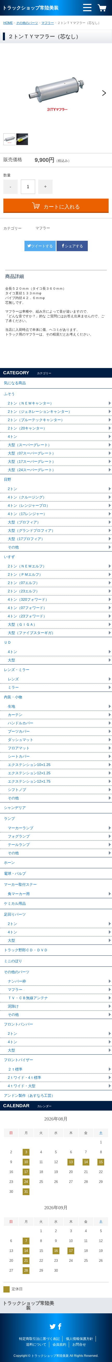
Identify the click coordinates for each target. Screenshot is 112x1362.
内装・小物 (13, 697)
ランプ (9, 818)
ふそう (9, 394)
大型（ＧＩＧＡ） (22, 624)
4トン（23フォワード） (27, 616)
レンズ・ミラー (16, 670)
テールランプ (19, 844)
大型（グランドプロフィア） (31, 530)
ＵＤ (7, 642)
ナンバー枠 (17, 981)
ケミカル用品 (15, 903)
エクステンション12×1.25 (29, 773)
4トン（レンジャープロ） (29, 505)
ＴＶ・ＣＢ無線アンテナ (28, 998)
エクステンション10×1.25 (29, 765)
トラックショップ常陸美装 (30, 7)
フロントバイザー (18, 1060)
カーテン (15, 715)
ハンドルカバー (20, 723)
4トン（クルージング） (27, 497)
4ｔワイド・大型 (21, 1086)
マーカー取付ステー (20, 884)
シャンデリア (15, 808)
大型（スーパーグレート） (30, 445)
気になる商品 (15, 383)
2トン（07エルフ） (24, 583)
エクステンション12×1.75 (29, 781)
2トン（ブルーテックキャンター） (36, 420)
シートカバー (19, 756)
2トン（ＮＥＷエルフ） (27, 566)
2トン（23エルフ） (24, 591)
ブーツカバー (19, 731)
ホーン (9, 862)
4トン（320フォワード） (28, 599)
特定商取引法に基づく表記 (39, 1339)
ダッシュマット (20, 740)
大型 (11, 660)
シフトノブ (17, 790)
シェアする (74, 246)
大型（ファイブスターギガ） (31, 633)
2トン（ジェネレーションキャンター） (40, 411)
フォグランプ (19, 836)
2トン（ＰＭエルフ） (25, 574)
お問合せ (79, 1344)
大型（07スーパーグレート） (32, 453)
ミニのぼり (13, 961)
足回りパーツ (15, 914)
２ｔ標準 (15, 1069)
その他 (13, 547)
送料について (36, 1344)
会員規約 (59, 1344)
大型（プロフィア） (24, 522)
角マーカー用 (19, 894)
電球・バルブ (15, 873)
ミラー (13, 687)
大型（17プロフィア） (26, 539)
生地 (11, 706)
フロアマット (19, 748)
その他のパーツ (27, 23)
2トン (12, 489)
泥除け (13, 1006)
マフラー (47, 23)
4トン (12, 436)
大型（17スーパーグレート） (32, 461)
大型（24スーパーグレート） (32, 470)
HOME (8, 23)
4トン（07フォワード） (27, 608)
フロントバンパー (18, 1024)
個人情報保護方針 (79, 1339)
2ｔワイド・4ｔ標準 (24, 1077)
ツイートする (42, 246)
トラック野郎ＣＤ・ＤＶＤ (26, 950)
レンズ (13, 679)
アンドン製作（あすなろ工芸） (29, 1095)
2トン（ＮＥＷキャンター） (31, 403)
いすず (9, 557)
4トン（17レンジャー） (27, 514)
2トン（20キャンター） (27, 428)
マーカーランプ (20, 828)
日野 (7, 479)
